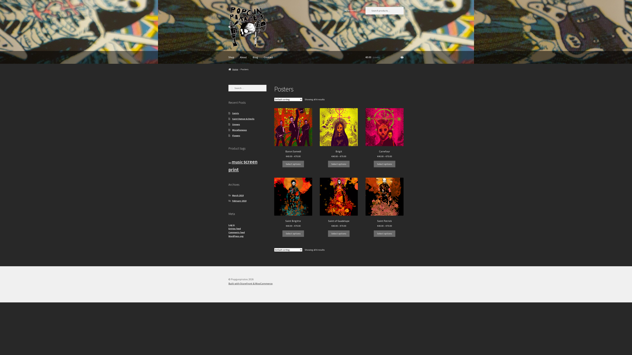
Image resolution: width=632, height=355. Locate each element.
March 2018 (238, 195)
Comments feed (236, 232)
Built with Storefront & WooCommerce (250, 283)
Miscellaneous (239, 130)
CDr (229, 163)
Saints (235, 113)
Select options (293, 164)
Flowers (236, 135)
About (243, 57)
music (237, 162)
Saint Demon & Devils (243, 118)
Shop (231, 57)
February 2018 (239, 200)
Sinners (236, 124)
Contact (268, 57)
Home (235, 69)
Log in (231, 225)
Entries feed (234, 228)
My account (350, 10)
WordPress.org (235, 236)
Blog (255, 57)
